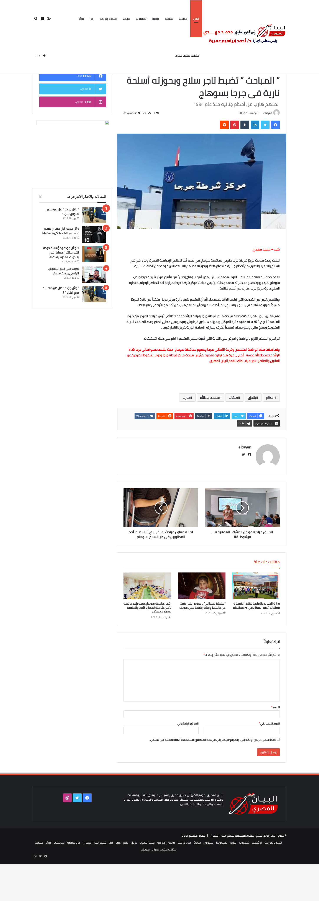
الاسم (275, 707)
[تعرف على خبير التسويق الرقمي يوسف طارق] (94, 275)
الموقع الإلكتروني (188, 723)
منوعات (145, 849)
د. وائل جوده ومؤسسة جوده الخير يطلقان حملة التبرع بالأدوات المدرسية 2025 (61, 252)
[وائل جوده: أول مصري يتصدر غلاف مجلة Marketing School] (94, 234)
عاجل (196, 18)
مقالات (183, 18)
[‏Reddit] (224, 125)
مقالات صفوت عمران (187, 55)
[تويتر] (265, 125)
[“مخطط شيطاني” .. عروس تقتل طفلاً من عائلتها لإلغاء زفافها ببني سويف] (201, 585)
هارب (186, 397)
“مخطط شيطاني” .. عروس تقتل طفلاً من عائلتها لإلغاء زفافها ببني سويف (202, 605)
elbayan (267, 112)
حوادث (126, 18)
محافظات (59, 842)
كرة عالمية (73, 842)
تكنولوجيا (221, 842)
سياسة (169, 18)
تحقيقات (141, 18)
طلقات (233, 397)
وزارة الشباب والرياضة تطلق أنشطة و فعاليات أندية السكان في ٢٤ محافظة (256, 605)
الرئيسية (257, 842)
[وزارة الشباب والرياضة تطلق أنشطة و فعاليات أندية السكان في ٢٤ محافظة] (256, 585)
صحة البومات (147, 842)
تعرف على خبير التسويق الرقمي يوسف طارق (63, 271)
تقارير (233, 842)
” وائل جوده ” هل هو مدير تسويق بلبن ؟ (63, 211)
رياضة (155, 18)
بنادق (252, 397)
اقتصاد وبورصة (108, 18)
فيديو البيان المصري (94, 842)
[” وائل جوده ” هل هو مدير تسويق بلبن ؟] (94, 215)
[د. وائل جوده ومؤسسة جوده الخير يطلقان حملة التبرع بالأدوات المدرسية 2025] (94, 254)
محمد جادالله (209, 397)
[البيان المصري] (244, 37)
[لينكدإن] (255, 125)
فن (92, 18)
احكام (270, 397)
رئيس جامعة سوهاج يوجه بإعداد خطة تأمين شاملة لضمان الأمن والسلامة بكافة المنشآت (147, 608)
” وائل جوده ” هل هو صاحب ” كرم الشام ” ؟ (61, 290)
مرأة (81, 18)
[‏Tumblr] (244, 125)
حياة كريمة (184, 842)
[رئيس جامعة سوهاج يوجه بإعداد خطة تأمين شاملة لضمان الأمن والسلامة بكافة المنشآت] (147, 585)
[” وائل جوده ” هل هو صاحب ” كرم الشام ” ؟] (94, 294)
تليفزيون (208, 842)
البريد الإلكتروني (269, 723)
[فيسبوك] (275, 125)
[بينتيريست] (234, 125)
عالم (125, 842)
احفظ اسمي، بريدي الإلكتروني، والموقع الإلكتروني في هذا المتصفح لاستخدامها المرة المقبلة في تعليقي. (213, 739)
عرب (118, 842)
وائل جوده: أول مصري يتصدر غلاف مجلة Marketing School (60, 231)
